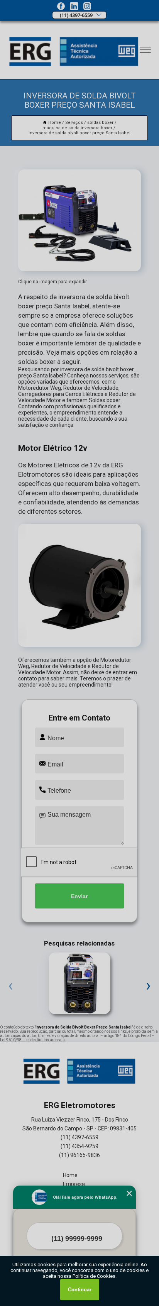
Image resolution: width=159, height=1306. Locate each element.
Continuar (79, 1289)
